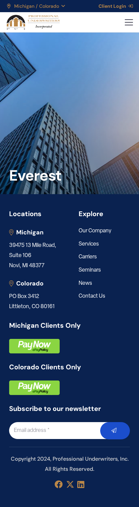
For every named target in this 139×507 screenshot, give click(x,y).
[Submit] (115, 430)
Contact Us (92, 296)
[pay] (34, 346)
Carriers (88, 257)
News (85, 283)
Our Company (95, 231)
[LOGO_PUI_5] (33, 22)
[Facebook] (59, 484)
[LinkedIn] (80, 484)
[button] (35, 6)
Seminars (90, 270)
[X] (70, 484)
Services (89, 244)
